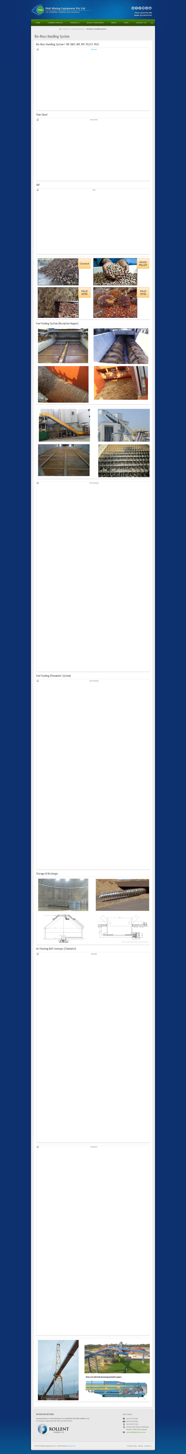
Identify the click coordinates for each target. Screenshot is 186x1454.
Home (38, 22)
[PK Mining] (63, 10)
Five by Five (71, 1446)
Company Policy (132, 1446)
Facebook (136, 8)
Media (113, 22)
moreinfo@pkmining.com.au (136, 1432)
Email (133, 8)
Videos (52, 29)
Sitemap (140, 1446)
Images (39, 29)
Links (126, 22)
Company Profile (55, 22)
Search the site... (152, 22)
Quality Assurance (95, 22)
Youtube (150, 8)
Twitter (146, 8)
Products (74, 22)
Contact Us (141, 22)
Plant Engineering (78, 29)
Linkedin (143, 8)
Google (139, 8)
